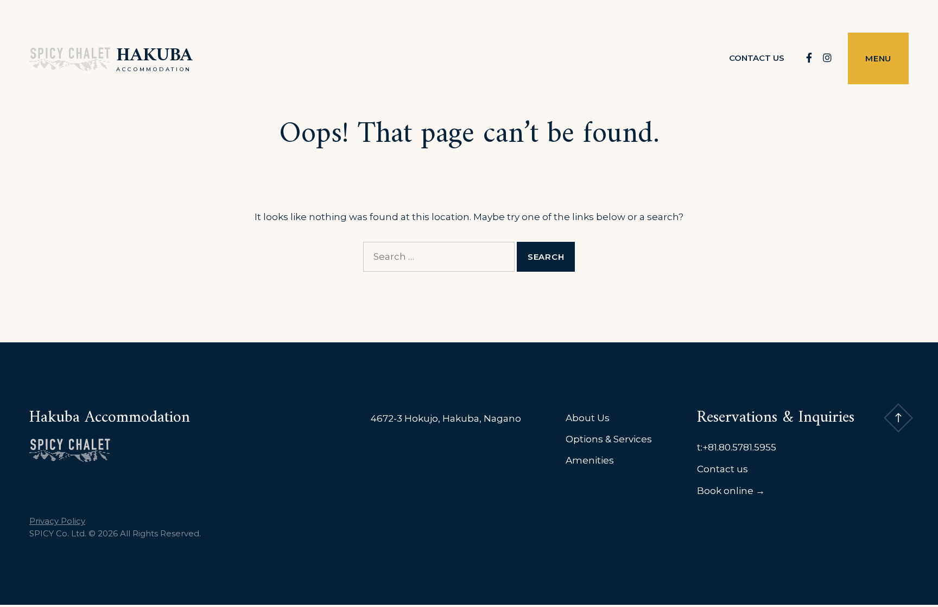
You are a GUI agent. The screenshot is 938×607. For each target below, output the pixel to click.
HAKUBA (154, 55)
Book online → (731, 490)
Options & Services (609, 439)
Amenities (590, 460)
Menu (878, 58)
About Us (588, 417)
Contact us (756, 58)
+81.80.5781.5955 (739, 447)
